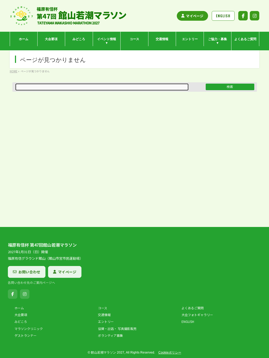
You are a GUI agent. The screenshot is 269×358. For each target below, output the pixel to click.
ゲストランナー (25, 335)
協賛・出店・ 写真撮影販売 (117, 329)
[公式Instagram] (254, 15)
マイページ (194, 15)
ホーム (19, 308)
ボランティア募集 (110, 335)
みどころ (20, 321)
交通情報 (104, 315)
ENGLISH (188, 321)
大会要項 (20, 315)
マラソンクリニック (28, 329)
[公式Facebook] (243, 15)
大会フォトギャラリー (197, 315)
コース (102, 308)
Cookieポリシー (169, 352)
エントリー (106, 321)
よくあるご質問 (193, 308)
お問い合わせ (29, 271)
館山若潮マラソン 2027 (107, 352)
